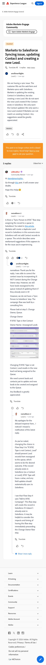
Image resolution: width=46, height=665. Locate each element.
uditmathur (15, 172)
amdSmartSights (17, 73)
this (16, 182)
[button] (13, 67)
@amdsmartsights (15, 178)
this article (29, 226)
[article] (23, 187)
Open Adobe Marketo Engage (23, 31)
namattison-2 (16, 213)
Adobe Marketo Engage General (14, 12)
